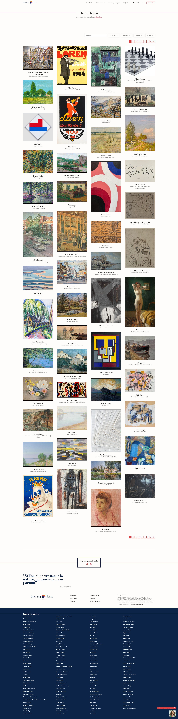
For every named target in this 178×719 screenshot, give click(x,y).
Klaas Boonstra (27, 663)
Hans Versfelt (126, 652)
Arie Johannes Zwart (128, 702)
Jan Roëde (92, 688)
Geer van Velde (127, 647)
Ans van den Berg (28, 635)
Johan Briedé (26, 677)
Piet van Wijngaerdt (128, 691)
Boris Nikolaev (93, 658)
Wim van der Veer (127, 644)
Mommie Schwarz (94, 700)
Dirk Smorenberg (127, 616)
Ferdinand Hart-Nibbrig (62, 630)
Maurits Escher (27, 708)
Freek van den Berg (28, 633)
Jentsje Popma (93, 674)
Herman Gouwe (60, 624)
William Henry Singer (95, 708)
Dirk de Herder (60, 638)
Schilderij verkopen (114, 3)
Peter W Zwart (127, 705)
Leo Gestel (59, 621)
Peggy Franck (60, 619)
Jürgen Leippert (60, 705)
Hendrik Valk (126, 638)
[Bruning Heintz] (30, 3)
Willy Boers (26, 652)
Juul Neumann (93, 649)
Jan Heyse (59, 641)
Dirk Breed (26, 669)
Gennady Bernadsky (28, 641)
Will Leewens (60, 702)
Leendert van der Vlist (129, 663)
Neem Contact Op (94, 595)
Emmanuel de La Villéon (129, 658)
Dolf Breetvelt (27, 672)
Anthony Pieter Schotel (96, 694)
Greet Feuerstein (27, 714)
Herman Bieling (27, 644)
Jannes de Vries (127, 677)
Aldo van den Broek (28, 680)
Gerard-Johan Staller (128, 624)
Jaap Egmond (27, 702)
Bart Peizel (92, 669)
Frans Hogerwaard (61, 647)
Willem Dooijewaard (28, 694)
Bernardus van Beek (28, 630)
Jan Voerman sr (127, 669)
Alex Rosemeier (94, 683)
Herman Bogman (27, 655)
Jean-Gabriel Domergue (29, 688)
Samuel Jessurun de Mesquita (64, 666)
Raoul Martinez (94, 621)
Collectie (72, 601)
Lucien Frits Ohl (94, 661)
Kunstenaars (73, 598)
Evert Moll (92, 635)
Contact (150, 3)
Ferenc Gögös (60, 627)
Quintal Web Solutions (138, 604)
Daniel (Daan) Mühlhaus (96, 644)
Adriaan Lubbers (61, 714)
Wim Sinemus (93, 705)
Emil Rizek (92, 677)
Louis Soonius (126, 619)
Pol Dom (25, 686)
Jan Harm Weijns (127, 686)
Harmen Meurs (94, 633)
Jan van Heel (59, 633)
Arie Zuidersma (127, 700)
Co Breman (26, 674)
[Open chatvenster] (172, 713)
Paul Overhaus (93, 666)
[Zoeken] (142, 3)
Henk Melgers (93, 630)
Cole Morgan (93, 638)
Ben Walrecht (126, 683)
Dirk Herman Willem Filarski (64, 616)
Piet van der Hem (61, 635)
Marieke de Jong (60, 669)
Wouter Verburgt (127, 649)
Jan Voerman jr (127, 666)
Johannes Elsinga (28, 705)
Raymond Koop (60, 688)
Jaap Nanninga (94, 647)
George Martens (94, 619)
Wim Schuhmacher (95, 697)
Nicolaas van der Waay (129, 680)
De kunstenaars (100, 3)
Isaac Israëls (59, 663)
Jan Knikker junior (61, 683)
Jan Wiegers (126, 688)
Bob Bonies (26, 661)
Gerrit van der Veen (128, 641)
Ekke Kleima (59, 680)
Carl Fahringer (27, 711)
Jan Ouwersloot (94, 663)
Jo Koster (59, 694)
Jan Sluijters (93, 711)
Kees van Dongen (28, 691)
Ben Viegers (126, 655)
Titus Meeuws (93, 624)
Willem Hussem (60, 655)
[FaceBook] (91, 564)
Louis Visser (126, 661)
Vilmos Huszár (60, 658)
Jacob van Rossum (95, 686)
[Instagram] (87, 564)
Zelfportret (126, 3)
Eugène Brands (27, 666)
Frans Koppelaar (61, 691)
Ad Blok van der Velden (29, 647)
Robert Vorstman (127, 672)
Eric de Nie (92, 652)
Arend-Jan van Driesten (129, 708)
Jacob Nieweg (93, 655)
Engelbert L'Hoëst (61, 697)
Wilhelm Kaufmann (61, 674)
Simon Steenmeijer (128, 627)
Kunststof (136, 3)
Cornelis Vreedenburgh (129, 674)
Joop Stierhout (127, 630)
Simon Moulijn (93, 641)
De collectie (89, 3)
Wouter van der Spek (128, 621)
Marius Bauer (26, 627)
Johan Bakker (27, 624)
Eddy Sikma (93, 702)
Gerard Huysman (61, 661)
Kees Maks (92, 616)
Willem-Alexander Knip (62, 686)
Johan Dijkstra (27, 683)
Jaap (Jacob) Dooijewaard (30, 697)
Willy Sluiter (93, 714)
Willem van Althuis (28, 616)
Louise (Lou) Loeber (62, 711)
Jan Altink (26, 619)
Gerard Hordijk (60, 649)
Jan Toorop (126, 635)
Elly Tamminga (127, 633)
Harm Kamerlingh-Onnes (63, 672)
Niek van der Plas (94, 672)
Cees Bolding (26, 658)
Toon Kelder (59, 677)
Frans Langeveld (60, 700)
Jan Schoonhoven (94, 691)
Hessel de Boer (27, 649)
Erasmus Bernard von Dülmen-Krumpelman (35, 700)
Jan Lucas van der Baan (29, 621)
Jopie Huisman (60, 652)
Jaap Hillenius (60, 644)
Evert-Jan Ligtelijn (61, 708)
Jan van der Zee (127, 697)
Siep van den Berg (28, 638)
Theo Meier (93, 627)
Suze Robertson (94, 680)
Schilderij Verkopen (95, 601)
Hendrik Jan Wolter (128, 694)
